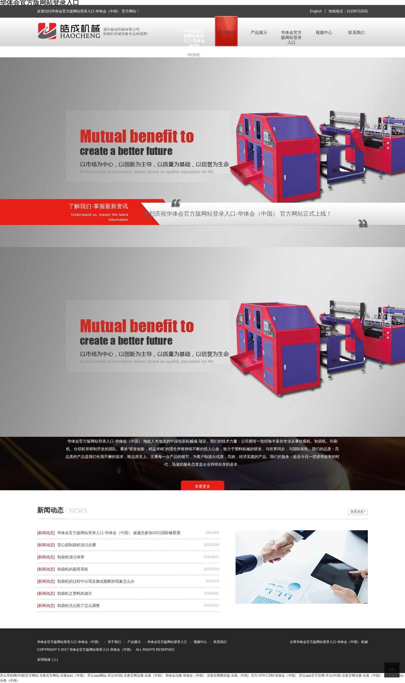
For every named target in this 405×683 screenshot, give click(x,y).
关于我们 (114, 642)
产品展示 (134, 642)
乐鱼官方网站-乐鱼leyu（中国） (63, 675)
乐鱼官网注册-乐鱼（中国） (144, 675)
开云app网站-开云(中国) (105, 675)
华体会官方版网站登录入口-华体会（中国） (69, 642)
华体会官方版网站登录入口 (167, 642)
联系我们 (220, 642)
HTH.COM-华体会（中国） (278, 675)
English (316, 11)
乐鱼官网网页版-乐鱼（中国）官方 (232, 675)
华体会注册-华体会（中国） (185, 675)
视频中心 (200, 642)
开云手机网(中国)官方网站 (19, 675)
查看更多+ (358, 512)
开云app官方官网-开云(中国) (320, 675)
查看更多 (202, 486)
